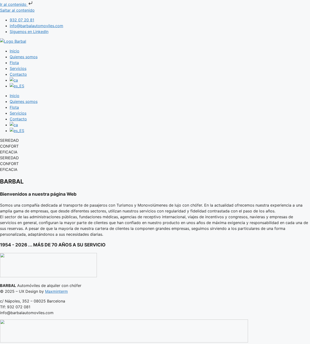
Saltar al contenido (17, 10)
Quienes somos (24, 56)
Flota (14, 62)
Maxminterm (56, 291)
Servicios (18, 68)
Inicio (14, 51)
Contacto (18, 74)
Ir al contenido (14, 4)
